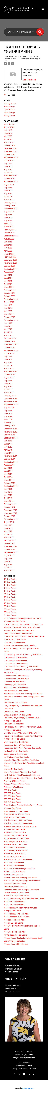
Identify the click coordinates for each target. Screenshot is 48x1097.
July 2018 (8, 356)
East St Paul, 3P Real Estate (15, 703)
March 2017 (9, 393)
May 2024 (8, 194)
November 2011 (10, 546)
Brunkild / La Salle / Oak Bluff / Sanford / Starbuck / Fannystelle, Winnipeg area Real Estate (21, 648)
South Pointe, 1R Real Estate (15, 850)
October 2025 (9, 154)
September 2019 (11, 320)
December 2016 (10, 399)
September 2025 (11, 157)
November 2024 (10, 175)
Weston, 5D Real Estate (13, 923)
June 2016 (8, 414)
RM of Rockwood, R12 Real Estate (18, 820)
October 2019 (9, 317)
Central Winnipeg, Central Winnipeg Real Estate (23, 654)
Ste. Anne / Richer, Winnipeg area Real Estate (22, 881)
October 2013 (9, 483)
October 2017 (9, 374)
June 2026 (8, 133)
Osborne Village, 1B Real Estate (17, 784)
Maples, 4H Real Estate (13, 769)
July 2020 (8, 305)
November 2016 (10, 402)
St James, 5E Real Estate (14, 862)
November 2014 (10, 456)
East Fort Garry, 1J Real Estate (16, 688)
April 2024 (8, 196)
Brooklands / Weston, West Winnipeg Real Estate (24, 636)
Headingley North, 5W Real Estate (17, 745)
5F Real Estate (10, 612)
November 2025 (10, 151)
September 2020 (11, 299)
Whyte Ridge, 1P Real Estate (15, 935)
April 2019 (8, 332)
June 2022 (8, 245)
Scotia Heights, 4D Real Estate (16, 838)
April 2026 (8, 139)
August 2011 (9, 555)
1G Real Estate (10, 582)
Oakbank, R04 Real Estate (14, 781)
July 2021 (8, 275)
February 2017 (10, 396)
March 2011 (9, 570)
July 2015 (8, 441)
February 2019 (10, 338)
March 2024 (9, 200)
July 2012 (8, 525)
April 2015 (8, 450)
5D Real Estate (10, 606)
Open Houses (9, 110)
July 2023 (8, 215)
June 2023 (8, 218)
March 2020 (9, 314)
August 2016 (9, 408)
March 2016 (9, 423)
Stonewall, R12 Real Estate (15, 884)
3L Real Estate (10, 600)
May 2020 (8, 311)
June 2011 (8, 561)
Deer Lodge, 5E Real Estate (15, 685)
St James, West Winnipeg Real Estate (19, 868)
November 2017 (10, 371)
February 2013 (10, 504)
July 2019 (8, 323)
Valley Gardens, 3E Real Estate (16, 893)
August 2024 (9, 184)
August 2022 (9, 239)
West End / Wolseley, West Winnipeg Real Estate (24, 899)
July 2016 (8, 411)
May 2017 (8, 386)
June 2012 (8, 528)
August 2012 (9, 522)
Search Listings (11, 972)
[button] (14, 1074)
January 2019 (9, 341)
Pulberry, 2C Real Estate (13, 787)
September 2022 (11, 236)
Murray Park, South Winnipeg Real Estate (20, 772)
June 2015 (8, 444)
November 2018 (10, 344)
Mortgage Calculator (13, 969)
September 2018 (11, 350)
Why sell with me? (12, 985)
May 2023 (8, 221)
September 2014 (11, 462)
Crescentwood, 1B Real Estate (16, 676)
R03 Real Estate (10, 790)
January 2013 (9, 507)
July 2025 (8, 163)
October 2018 (9, 347)
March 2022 (9, 254)
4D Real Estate (10, 603)
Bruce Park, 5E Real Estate (14, 642)
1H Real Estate (10, 585)
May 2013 (8, 495)
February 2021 (10, 290)
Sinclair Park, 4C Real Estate (15, 844)
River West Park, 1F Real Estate (17, 814)
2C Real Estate (10, 594)
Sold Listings (9, 113)
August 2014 (9, 465)
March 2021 (9, 287)
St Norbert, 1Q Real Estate (14, 871)
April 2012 (8, 534)
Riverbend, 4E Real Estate (14, 817)
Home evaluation (12, 988)
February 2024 (10, 203)
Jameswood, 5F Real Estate (15, 754)
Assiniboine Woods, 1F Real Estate (18, 633)
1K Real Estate (10, 591)
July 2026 (8, 130)
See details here (29, 80)
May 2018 (8, 362)
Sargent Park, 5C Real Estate (15, 835)
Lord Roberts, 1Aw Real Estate (16, 757)
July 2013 (8, 489)
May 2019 (8, 329)
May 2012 (8, 531)
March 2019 (9, 335)
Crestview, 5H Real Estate (14, 682)
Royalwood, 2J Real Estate (15, 832)
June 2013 (8, 492)
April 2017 (8, 389)
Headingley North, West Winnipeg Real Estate (22, 748)
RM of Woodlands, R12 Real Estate (18, 823)
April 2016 (8, 420)
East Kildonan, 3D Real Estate (16, 691)
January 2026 (9, 145)
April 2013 (8, 498)
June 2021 (8, 278)
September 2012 (11, 519)
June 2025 (8, 166)
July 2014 (8, 468)
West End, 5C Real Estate (14, 905)
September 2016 (11, 405)
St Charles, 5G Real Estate (14, 856)
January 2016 (9, 426)
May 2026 (8, 136)
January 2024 (9, 206)
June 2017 (8, 383)
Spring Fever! (9, 116)
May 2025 (8, 169)
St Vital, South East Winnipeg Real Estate (20, 878)
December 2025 (10, 148)
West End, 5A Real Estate (14, 902)
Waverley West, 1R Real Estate (16, 896)
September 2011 (11, 552)
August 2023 (9, 212)
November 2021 (10, 263)
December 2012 (10, 510)
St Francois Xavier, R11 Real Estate (18, 859)
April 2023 (8, 224)
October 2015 (9, 435)
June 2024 (8, 190)
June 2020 (8, 308)
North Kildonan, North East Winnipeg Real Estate (23, 778)
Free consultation (12, 991)
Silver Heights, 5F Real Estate (16, 841)
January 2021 (9, 293)
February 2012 (10, 540)
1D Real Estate (10, 579)
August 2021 (9, 272)
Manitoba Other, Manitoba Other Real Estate (21, 760)
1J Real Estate (10, 588)
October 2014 (9, 459)
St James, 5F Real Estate (14, 865)
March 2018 (9, 368)
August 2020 (9, 302)
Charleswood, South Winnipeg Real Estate (21, 666)
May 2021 (8, 281)
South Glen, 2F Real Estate (14, 847)
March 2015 (9, 453)
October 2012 (9, 516)
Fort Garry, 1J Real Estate (14, 724)
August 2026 (9, 127)
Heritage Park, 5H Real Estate (16, 751)
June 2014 (8, 471)
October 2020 (9, 296)
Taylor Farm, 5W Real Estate (15, 887)
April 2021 (8, 284)
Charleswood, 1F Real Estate (15, 657)
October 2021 (9, 266)
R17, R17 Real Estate (12, 802)
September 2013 (11, 486)
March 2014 (9, 480)
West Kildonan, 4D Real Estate (16, 914)
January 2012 (9, 543)
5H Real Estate (10, 615)
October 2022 (9, 233)
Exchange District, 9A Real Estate (17, 715)
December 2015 (10, 429)
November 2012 (10, 513)
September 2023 (11, 209)
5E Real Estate (10, 609)
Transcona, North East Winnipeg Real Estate (21, 890)
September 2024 (11, 181)
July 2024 (8, 188)
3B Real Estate (10, 597)
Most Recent (9, 124)
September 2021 (11, 269)
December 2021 (10, 260)
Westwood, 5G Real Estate (15, 932)
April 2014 (8, 477)
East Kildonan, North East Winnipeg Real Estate (23, 694)
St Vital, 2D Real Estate (13, 874)
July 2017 (8, 380)
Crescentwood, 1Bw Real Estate (17, 678)
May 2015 (8, 447)
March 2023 (9, 227)
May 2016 (8, 417)
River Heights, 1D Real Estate (16, 811)
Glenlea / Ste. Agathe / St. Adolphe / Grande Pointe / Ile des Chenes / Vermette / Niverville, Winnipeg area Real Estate (23, 736)
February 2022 (10, 257)
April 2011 (8, 567)
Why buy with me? (12, 966)
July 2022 (8, 242)
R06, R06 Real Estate (12, 796)
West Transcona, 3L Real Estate (17, 917)
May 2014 (8, 474)
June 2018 (8, 359)
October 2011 (9, 549)
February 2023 (10, 230)
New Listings (9, 106)
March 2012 (9, 537)
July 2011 (8, 558)
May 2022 (8, 248)
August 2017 (9, 377)
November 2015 (10, 432)
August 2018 (9, 353)
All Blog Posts (10, 104)
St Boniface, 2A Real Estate (15, 853)
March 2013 (9, 501)
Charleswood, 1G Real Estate (15, 660)
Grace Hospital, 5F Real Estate (16, 742)
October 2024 (9, 178)
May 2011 (8, 564)
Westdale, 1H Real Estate (14, 920)
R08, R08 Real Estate (12, 799)
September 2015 (11, 438)
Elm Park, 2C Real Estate (14, 712)
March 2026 (9, 142)
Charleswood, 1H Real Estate (15, 663)
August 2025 (9, 160)
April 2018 (8, 365)
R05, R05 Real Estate (12, 793)
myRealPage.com (28, 1088)
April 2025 (8, 172)
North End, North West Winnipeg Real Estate (22, 775)
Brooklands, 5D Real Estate (15, 639)
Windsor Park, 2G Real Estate (16, 944)
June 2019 (8, 326)
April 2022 (8, 251)
